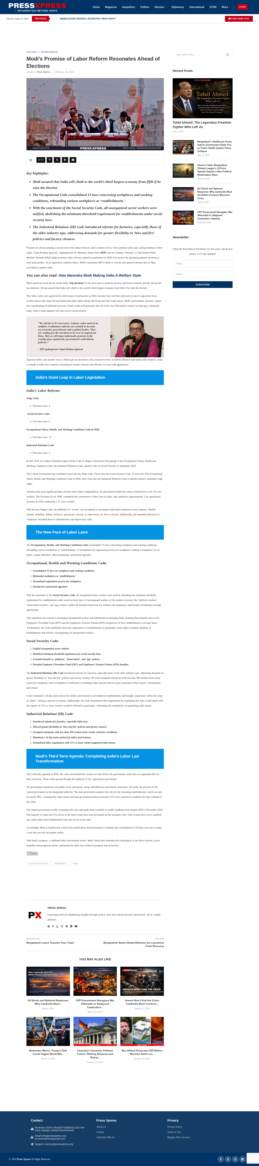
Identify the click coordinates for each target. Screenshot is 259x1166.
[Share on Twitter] (57, 160)
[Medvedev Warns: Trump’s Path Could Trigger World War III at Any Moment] (48, 1031)
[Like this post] (42, 160)
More (225, 7)
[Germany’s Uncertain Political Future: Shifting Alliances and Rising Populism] (95, 1031)
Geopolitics (128, 7)
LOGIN (242, 7)
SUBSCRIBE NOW (240, 18)
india (76, 864)
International (196, 7)
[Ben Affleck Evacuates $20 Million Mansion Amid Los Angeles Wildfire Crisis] (142, 1031)
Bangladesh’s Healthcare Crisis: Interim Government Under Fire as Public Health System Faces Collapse (214, 146)
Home (96, 7)
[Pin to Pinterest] (65, 160)
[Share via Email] (73, 160)
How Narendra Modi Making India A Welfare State (100, 275)
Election (159, 7)
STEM (212, 7)
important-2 (60, 864)
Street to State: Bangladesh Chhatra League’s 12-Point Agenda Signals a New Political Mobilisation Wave (214, 170)
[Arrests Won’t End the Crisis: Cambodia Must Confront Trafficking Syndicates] (142, 981)
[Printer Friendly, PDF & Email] (32, 853)
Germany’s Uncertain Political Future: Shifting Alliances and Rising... (95, 1054)
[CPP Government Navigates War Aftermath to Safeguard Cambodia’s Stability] (95, 981)
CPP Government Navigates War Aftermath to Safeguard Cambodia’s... (95, 1004)
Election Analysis (38, 864)
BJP (103, 252)
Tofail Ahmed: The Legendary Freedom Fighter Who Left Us (202, 125)
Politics (144, 7)
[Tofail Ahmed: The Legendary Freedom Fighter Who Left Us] (203, 98)
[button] (53, 19)
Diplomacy (178, 7)
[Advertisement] (129, 32)
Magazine (111, 7)
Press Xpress (43, 72)
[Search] (251, 7)
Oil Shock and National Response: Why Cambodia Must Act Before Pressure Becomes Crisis (214, 193)
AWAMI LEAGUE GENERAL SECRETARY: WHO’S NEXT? (88, 18)
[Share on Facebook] (49, 160)
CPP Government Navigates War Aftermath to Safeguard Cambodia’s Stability (214, 215)
